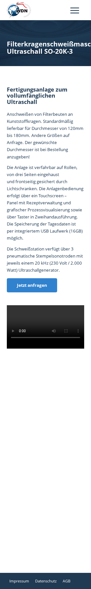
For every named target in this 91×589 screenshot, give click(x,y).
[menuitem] (74, 10)
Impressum (19, 580)
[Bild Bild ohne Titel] (47, 390)
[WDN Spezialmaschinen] (38, 10)
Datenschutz (46, 580)
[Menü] (72, 10)
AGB (67, 580)
